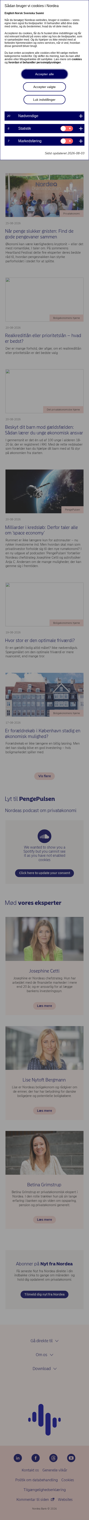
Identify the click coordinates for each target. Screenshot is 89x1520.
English (9, 13)
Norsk (19, 13)
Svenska (29, 13)
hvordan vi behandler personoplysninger (34, 62)
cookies (77, 59)
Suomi (40, 13)
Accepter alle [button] (44, 74)
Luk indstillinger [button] (44, 99)
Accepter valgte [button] (44, 87)
